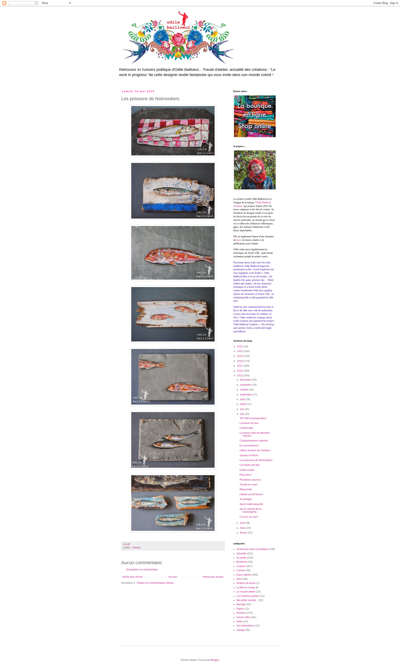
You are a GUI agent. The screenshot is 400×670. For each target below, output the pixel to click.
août (243, 399)
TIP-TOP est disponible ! (253, 418)
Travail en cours (249, 484)
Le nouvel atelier (245, 591)
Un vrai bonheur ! (249, 445)
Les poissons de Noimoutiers (256, 460)
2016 (240, 370)
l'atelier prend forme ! (251, 494)
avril (242, 522)
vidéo (239, 621)
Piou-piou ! (246, 474)
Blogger (214, 660)
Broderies (242, 561)
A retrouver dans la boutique (252, 549)
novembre (246, 384)
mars (243, 527)
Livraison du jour (249, 423)
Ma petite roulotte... (247, 600)
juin (242, 409)
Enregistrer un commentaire (142, 569)
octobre (244, 389)
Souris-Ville (243, 617)
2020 (240, 351)
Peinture (136, 547)
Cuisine (240, 570)
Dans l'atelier (243, 574)
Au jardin (241, 557)
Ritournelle (246, 489)
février (244, 532)
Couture (241, 566)
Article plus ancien (213, 576)
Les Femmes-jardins (248, 596)
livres (239, 240)
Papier (240, 608)
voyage (240, 630)
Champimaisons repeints (254, 440)
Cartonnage (246, 427)
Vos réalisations (245, 625)
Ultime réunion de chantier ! (255, 450)
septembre (246, 394)
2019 (240, 356)
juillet (243, 404)
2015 (240, 375)
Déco (239, 579)
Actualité (241, 553)
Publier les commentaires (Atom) (155, 582)
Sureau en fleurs (249, 455)
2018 (240, 361)
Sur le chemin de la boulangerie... (250, 510)
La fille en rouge (245, 587)
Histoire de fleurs (246, 583)
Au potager (246, 499)
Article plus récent (132, 576)
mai (242, 413)
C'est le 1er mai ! (249, 516)
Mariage (241, 604)
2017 (240, 365)
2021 (240, 346)
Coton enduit (247, 470)
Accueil (173, 576)
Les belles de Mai (250, 465)
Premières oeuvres (250, 479)
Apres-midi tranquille (251, 504)
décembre (246, 379)
